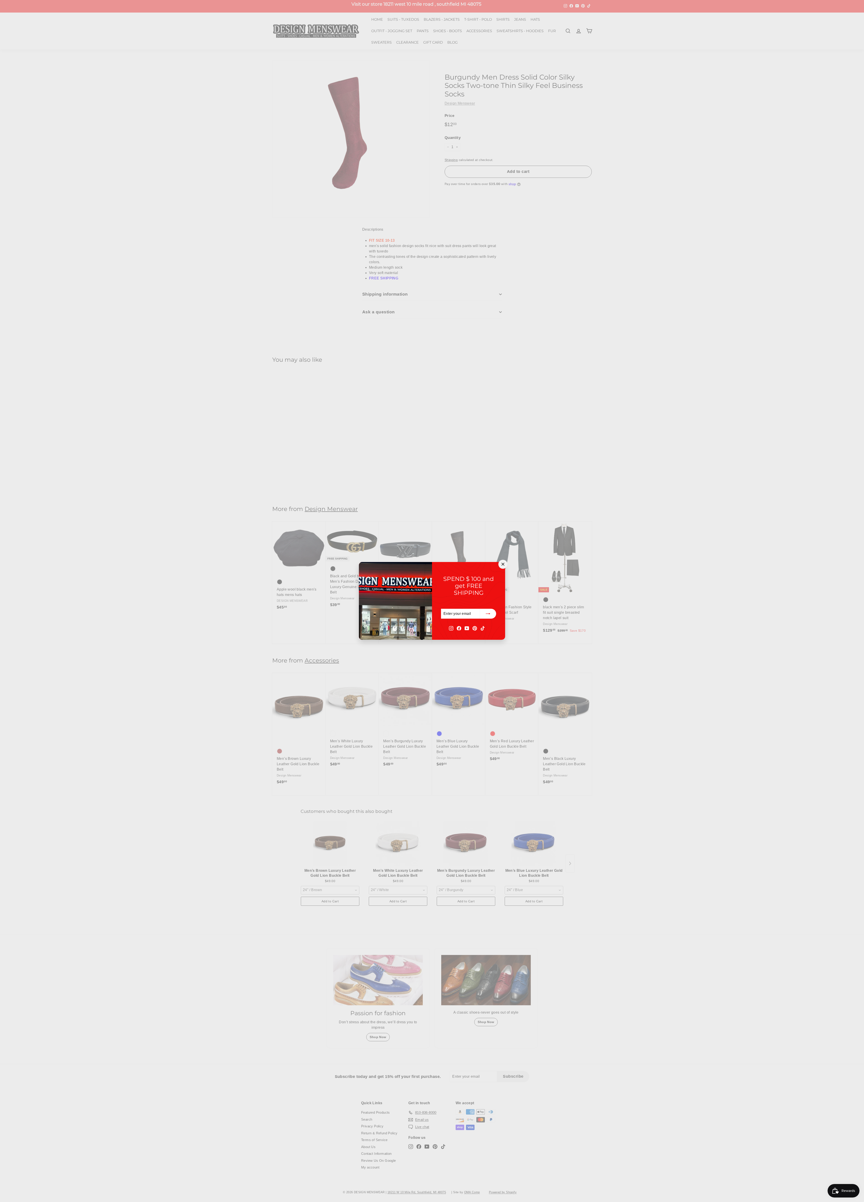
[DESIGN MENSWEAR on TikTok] (482, 628)
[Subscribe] (488, 614)
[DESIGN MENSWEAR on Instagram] (451, 628)
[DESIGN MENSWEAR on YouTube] (467, 628)
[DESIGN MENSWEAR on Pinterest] (474, 628)
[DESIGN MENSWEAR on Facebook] (459, 628)
